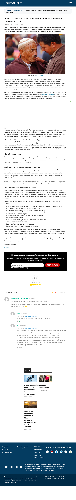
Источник (7, 247)
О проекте (5, 447)
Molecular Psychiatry (48, 94)
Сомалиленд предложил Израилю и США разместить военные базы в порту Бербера (30, 419)
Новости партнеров (23, 447)
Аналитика (38, 449)
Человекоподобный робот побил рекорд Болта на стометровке (30, 389)
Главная (8, 10)
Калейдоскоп (18, 10)
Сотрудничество (7, 452)
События (37, 447)
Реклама (5, 449)
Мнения (37, 452)
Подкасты (37, 455)
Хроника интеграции (44, 386)
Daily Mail (10, 183)
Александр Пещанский (31, 316)
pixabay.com (39, 75)
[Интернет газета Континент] (13, 467)
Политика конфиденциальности (54, 479)
